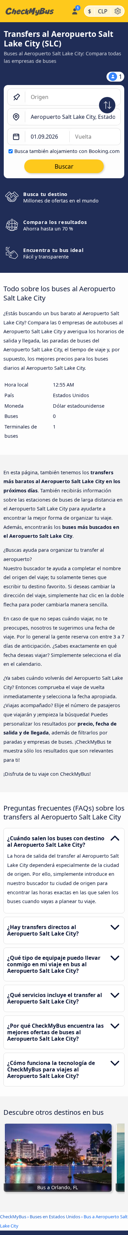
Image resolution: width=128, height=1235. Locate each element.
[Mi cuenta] (75, 10)
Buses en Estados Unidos (55, 1216)
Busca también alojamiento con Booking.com (66, 151)
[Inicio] (34, 11)
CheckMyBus (13, 1216)
